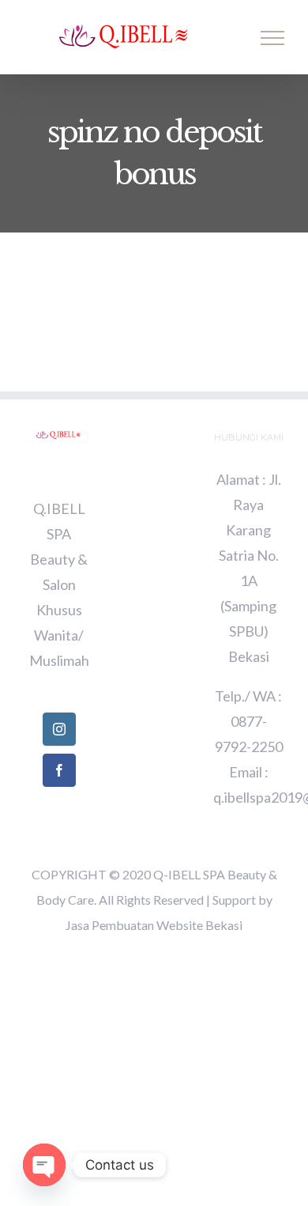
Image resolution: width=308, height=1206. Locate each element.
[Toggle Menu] (272, 38)
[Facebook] (59, 770)
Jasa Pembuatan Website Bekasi (154, 924)
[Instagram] (59, 729)
